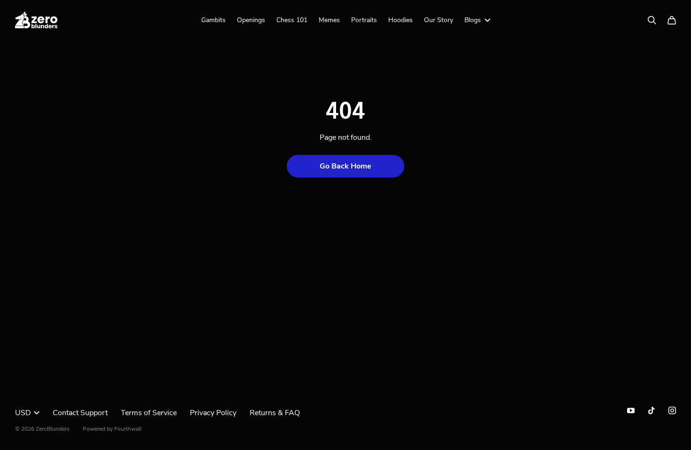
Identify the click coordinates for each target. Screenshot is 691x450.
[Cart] (671, 20)
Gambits (213, 20)
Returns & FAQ (275, 413)
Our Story (438, 20)
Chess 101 (291, 20)
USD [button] (23, 413)
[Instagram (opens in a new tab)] (672, 410)
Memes (329, 20)
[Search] (652, 20)
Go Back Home (345, 166)
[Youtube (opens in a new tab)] (630, 410)
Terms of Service (149, 413)
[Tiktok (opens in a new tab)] (651, 410)
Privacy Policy (213, 413)
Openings (251, 20)
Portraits (364, 20)
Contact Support (80, 413)
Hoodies (400, 20)
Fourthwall (127, 429)
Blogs (472, 20)
